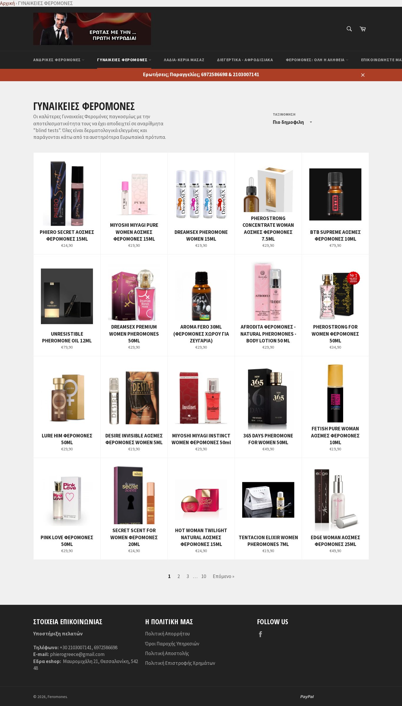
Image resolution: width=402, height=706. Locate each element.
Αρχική (7, 3)
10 (203, 576)
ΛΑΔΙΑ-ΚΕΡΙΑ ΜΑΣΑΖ (184, 59)
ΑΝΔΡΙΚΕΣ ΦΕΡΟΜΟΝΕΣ (57, 59)
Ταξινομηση (284, 114)
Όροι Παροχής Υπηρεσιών (172, 643)
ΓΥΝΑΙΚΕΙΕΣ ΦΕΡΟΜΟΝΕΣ (123, 59)
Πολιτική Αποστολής (167, 653)
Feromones (57, 696)
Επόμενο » (223, 576)
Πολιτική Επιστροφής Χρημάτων (180, 663)
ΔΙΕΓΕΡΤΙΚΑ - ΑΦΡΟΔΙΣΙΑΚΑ (245, 59)
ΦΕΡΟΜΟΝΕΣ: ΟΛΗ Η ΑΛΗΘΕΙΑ (316, 59)
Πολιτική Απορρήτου (167, 633)
